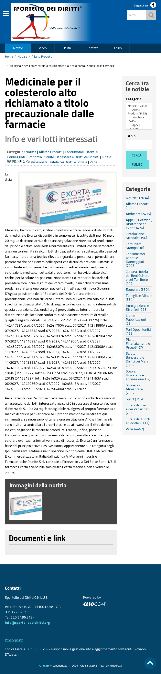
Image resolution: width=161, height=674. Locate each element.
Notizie (18, 48)
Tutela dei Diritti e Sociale (68, 162)
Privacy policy (14, 640)
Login (118, 48)
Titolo (130, 136)
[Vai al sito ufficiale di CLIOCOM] (94, 603)
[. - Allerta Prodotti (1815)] (139, 111)
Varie (93, 162)
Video (43, 48)
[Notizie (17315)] (139, 106)
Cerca (136, 155)
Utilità (67, 48)
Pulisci (138, 164)
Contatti (92, 48)
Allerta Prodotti (42, 56)
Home (9, 56)
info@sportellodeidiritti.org (27, 622)
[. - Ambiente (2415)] (139, 119)
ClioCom (44, 665)
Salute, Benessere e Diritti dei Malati (71, 157)
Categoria (134, 99)
